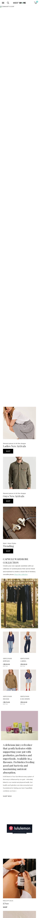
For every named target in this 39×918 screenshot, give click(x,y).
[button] (3, 3)
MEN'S (25, 466)
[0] (35, 3)
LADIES (14, 466)
